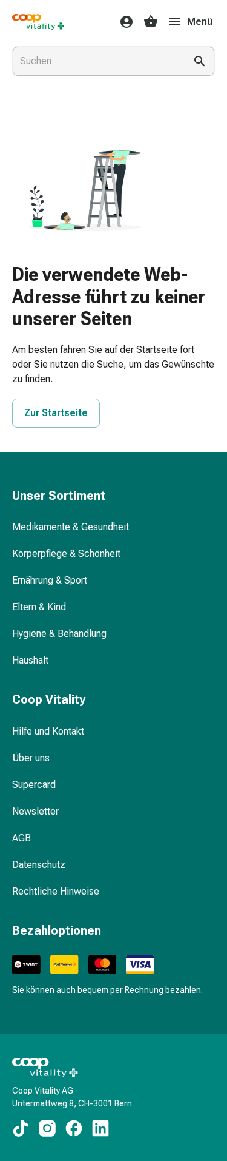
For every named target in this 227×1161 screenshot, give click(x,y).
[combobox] (96, 61)
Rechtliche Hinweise (55, 891)
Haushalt (30, 660)
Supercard (34, 784)
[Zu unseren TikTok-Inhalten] (20, 1128)
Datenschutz (38, 864)
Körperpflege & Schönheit (66, 553)
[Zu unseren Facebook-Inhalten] (73, 1128)
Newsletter (35, 811)
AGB (21, 838)
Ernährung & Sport (49, 580)
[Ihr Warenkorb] (151, 22)
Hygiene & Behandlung (59, 633)
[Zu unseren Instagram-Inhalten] (47, 1128)
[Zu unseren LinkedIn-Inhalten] (100, 1128)
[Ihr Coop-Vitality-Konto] (123, 22)
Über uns (31, 758)
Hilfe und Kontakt (48, 731)
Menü (199, 21)
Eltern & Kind (39, 607)
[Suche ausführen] (199, 61)
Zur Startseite (56, 413)
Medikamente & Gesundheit (70, 527)
